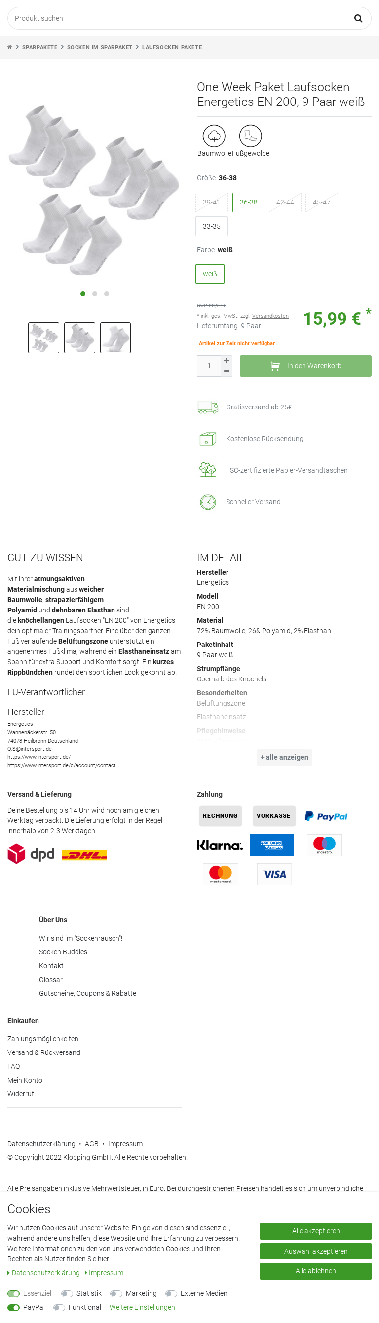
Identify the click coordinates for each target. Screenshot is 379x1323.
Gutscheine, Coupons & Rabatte (87, 993)
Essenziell (38, 1293)
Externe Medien (204, 1293)
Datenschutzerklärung (41, 1144)
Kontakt (51, 966)
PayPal (34, 1307)
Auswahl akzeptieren (316, 1251)
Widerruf (20, 1094)
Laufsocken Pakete (172, 47)
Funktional (85, 1307)
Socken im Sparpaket (100, 47)
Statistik (89, 1293)
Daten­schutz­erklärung (46, 1273)
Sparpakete (40, 47)
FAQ (13, 1066)
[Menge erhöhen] (226, 361)
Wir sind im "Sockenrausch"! (80, 938)
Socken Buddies (63, 952)
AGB (92, 1144)
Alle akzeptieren (316, 1231)
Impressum (125, 1144)
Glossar (51, 980)
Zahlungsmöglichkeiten (42, 1039)
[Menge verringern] (226, 371)
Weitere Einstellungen (142, 1307)
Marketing (141, 1293)
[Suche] (359, 18)
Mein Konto (24, 1080)
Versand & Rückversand (43, 1052)
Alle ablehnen (316, 1271)
